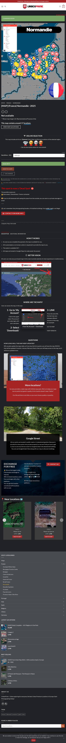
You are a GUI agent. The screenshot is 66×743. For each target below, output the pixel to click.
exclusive (14, 714)
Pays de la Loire (7, 592)
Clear (63, 152)
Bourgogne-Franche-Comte (10, 569)
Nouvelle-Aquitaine (8, 587)
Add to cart (7, 169)
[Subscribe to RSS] (6, 703)
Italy (2, 601)
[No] (64, 738)
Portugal (3, 598)
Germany (4, 615)
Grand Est (5, 577)
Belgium (3, 608)
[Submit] (63, 726)
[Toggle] (64, 564)
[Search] (5, 6)
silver (23, 714)
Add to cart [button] (17, 536)
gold (20, 714)
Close (33, 740)
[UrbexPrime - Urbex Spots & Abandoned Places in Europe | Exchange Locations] (33, 6)
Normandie (16, 103)
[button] (2, 6)
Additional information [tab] (18, 233)
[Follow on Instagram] (60, 6)
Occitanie (5, 589)
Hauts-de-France (7, 579)
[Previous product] (6, 111)
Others (3, 612)
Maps (8, 223)
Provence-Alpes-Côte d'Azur (10, 594)
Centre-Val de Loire (8, 574)
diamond (9, 714)
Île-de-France (6, 582)
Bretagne (5, 572)
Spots (3, 103)
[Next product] (2, 111)
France (8, 103)
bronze (3, 714)
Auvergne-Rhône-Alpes (9, 567)
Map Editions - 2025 (6, 155)
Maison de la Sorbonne (49, 531)
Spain (3, 605)
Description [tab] (5, 233)
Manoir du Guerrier (17, 531)
